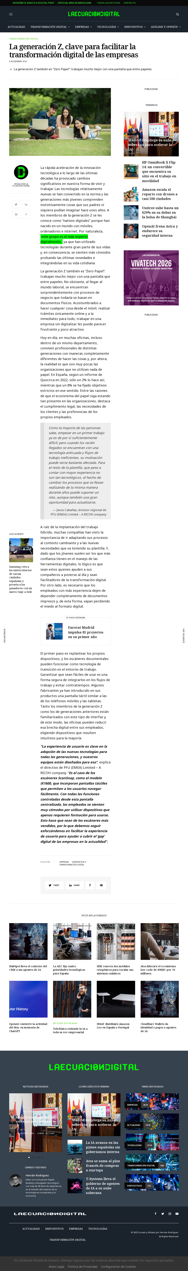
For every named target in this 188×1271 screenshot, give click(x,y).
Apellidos (71, 650)
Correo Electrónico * (79, 622)
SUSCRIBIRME (78, 686)
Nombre (70, 636)
